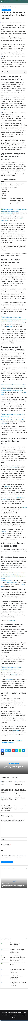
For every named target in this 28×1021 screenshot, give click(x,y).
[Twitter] (6, 750)
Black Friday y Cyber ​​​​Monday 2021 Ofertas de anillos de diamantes (7, 807)
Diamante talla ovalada (11, 582)
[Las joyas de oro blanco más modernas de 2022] (7, 784)
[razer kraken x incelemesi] (14, 1020)
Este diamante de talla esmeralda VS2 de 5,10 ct (13, 420)
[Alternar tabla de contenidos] (23, 72)
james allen (7, 109)
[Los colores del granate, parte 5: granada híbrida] (5, 978)
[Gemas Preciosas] (5, 1)
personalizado (14, 467)
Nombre (3, 839)
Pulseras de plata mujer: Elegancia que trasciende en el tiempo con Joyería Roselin (17, 957)
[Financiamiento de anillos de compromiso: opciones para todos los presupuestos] (5, 200)
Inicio (3, 6)
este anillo (22, 323)
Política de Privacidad (21, 1014)
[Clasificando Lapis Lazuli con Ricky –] (5, 965)
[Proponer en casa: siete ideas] (21, 800)
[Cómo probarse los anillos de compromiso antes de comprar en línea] (21, 784)
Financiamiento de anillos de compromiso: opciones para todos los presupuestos (17, 200)
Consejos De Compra (10, 6)
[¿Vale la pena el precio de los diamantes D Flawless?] (5, 189)
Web (2, 850)
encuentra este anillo (6, 213)
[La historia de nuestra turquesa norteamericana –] (5, 951)
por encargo (12, 620)
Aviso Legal (4, 1014)
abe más (24, 507)
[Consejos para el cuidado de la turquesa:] (5, 971)
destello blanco (5, 499)
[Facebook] (2, 750)
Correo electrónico (6, 844)
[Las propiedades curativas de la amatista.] (5, 984)
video (21, 218)
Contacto (14, 1017)
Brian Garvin (20, 497)
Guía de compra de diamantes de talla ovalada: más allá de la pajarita (14, 767)
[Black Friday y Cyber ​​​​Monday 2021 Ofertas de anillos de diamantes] (7, 800)
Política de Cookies (12, 1014)
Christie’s (3, 531)
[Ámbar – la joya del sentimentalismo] (5, 945)
